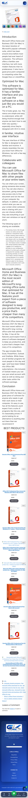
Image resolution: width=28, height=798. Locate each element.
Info (5, 681)
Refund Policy (14, 762)
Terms (14, 764)
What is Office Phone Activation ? (13, 696)
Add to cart (14, 464)
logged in (12, 708)
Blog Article (14, 754)
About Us (14, 775)
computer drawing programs (12, 683)
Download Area (14, 757)
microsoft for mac (20, 690)
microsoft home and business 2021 (12, 692)
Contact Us (14, 778)
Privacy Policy (14, 759)
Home (14, 773)
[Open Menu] (24, 3)
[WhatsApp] (14, 793)
